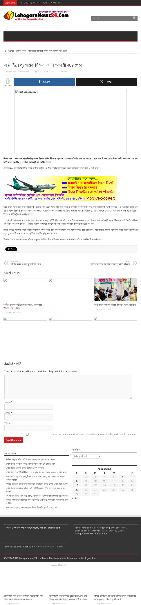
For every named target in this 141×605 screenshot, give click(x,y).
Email (7, 412)
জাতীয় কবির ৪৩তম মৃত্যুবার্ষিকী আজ (26, 263)
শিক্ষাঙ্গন (19, 72)
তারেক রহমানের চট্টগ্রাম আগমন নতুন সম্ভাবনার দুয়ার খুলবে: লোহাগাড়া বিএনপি (115, 597)
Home (10, 50)
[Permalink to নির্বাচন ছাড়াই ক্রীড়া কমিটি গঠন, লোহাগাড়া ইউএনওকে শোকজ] (25, 281)
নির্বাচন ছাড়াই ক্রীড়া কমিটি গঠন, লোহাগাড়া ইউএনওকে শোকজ (40, 2)
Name (7, 402)
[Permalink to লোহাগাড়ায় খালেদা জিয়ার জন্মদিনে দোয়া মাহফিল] (115, 300)
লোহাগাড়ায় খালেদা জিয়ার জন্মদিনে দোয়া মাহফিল (115, 304)
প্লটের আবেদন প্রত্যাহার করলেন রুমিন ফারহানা (110, 263)
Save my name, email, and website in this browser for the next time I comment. (94, 434)
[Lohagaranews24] (36, 17)
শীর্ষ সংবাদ (26, 72)
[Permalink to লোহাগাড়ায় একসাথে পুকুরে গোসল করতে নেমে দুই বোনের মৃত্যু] (70, 281)
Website (8, 423)
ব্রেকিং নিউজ (21, 50)
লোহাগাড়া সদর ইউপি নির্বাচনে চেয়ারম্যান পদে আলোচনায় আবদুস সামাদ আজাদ (23, 597)
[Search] (135, 18)
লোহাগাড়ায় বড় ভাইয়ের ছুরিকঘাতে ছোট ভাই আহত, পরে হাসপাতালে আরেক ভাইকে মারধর (68, 597)
